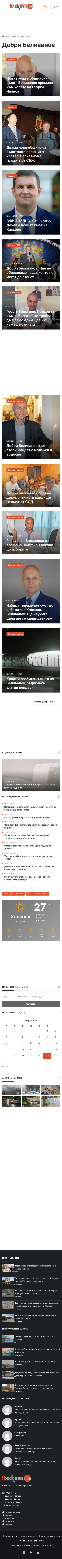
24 (6, 1055)
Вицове (8, 1524)
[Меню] (3, 8)
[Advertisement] (31, 363)
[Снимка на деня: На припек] (31, 1101)
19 (23, 1049)
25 (14, 1055)
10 (6, 1043)
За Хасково (9, 1521)
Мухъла (18, 1419)
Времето (8, 1515)
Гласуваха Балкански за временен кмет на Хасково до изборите (29, 545)
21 (39, 1049)
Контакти (46, 1545)
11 (14, 1043)
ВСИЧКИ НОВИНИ (14, 894)
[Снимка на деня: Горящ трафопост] (11, 1090)
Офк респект (20, 1432)
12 (23, 1043)
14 (39, 1043)
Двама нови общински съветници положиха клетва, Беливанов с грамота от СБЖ (26, 153)
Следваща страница (43, 702)
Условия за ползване (20, 1545)
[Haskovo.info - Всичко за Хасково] (21, 7)
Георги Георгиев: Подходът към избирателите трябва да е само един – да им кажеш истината (30, 317)
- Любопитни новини (12, 1502)
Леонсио (18, 1406)
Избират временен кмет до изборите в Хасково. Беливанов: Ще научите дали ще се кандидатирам (29, 611)
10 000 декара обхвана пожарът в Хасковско (35, 1361)
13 (31, 1043)
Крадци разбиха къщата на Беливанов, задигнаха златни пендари (30, 683)
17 (6, 1049)
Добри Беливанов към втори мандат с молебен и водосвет (29, 450)
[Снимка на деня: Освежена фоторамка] (31, 1090)
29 (47, 1055)
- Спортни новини (10, 1505)
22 (47, 1049)
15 (47, 1043)
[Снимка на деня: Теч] (11, 1101)
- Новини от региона (11, 1499)
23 (56, 1049)
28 (39, 1055)
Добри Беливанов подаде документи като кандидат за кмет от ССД (29, 497)
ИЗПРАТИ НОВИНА (38, 894)
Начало (7, 36)
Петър (17, 1458)
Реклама (36, 1545)
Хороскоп (9, 1518)
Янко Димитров (22, 1445)
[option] (31, 775)
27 (31, 1055)
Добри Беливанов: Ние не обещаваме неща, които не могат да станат (29, 272)
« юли (5, 1066)
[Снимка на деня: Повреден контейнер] (50, 1101)
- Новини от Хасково (11, 1496)
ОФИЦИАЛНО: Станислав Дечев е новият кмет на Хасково (28, 225)
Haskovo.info (23, 1536)
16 (56, 1043)
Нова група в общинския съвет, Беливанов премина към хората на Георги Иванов (29, 84)
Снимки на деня (12, 1512)
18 (15, 1049)
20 (31, 1049)
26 (23, 1055)
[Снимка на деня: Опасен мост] (50, 1090)
